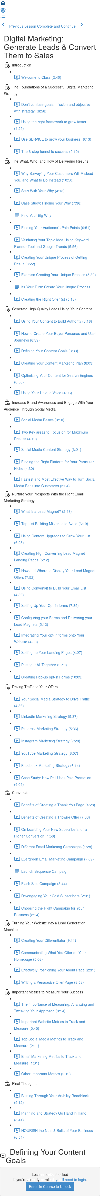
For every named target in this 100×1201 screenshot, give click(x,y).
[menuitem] (3, 11)
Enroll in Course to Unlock (50, 1186)
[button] (3, 4)
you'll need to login (71, 1179)
